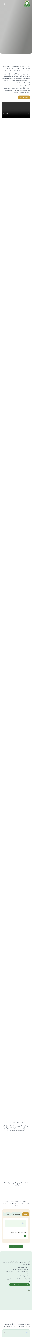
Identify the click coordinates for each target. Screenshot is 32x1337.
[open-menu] (4, 4)
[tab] (25, 1214)
